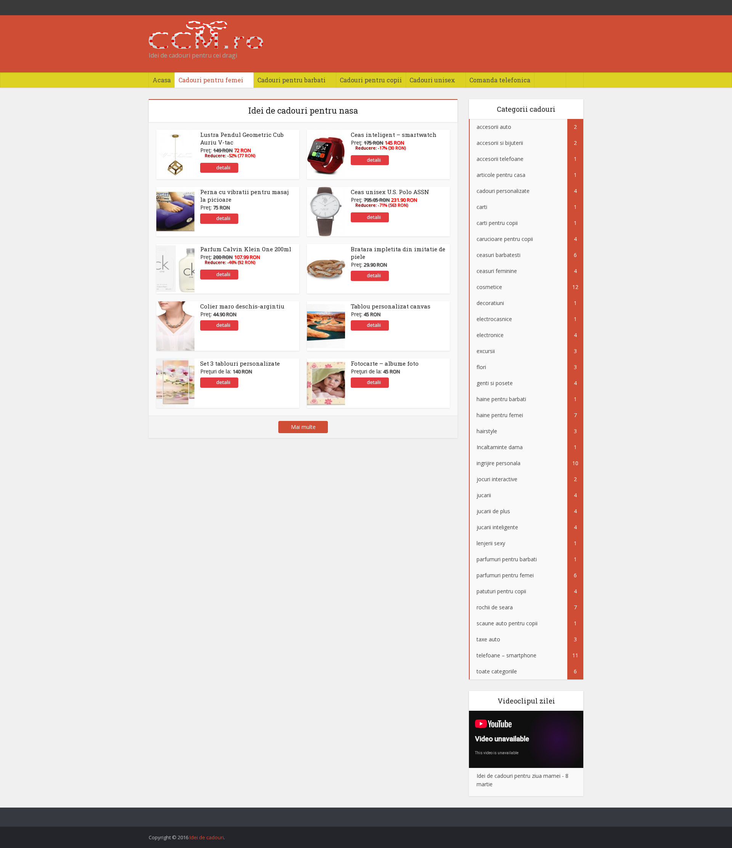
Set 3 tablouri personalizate (240, 363)
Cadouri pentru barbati (291, 80)
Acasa (161, 80)
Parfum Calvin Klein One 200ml (245, 249)
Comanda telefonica (499, 80)
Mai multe (303, 426)
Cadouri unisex (432, 80)
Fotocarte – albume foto (385, 363)
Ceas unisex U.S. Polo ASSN (390, 192)
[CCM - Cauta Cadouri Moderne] (206, 35)
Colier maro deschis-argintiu (242, 306)
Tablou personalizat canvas (390, 306)
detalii (223, 167)
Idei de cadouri (206, 837)
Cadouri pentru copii (371, 80)
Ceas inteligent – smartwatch (394, 134)
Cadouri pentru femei (210, 80)
